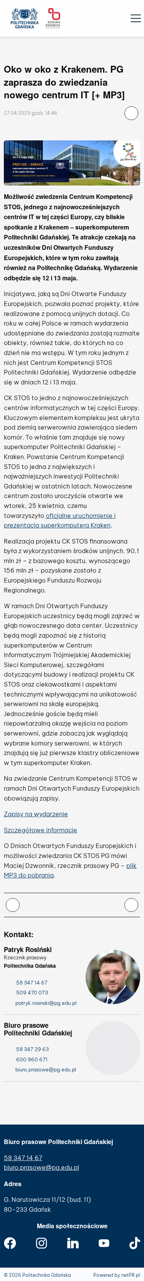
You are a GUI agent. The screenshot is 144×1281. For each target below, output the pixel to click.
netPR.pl (130, 1275)
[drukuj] (13, 905)
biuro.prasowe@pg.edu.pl (41, 1167)
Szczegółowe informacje (40, 830)
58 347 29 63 (32, 1049)
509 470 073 (32, 993)
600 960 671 (32, 1059)
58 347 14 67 (32, 983)
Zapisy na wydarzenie (36, 814)
